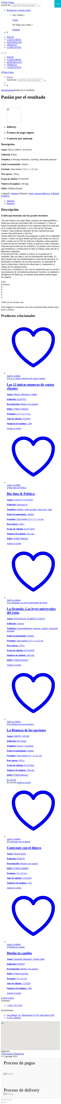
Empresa (10, 90)
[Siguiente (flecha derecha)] (5, 1102)
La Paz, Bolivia (14, 1018)
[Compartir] (8, 1099)
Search (10, 77)
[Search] (39, 5)
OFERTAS (12, 45)
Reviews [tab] (11, 203)
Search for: (6, 5)
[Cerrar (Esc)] (11, 1099)
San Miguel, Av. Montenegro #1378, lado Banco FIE (30, 1015)
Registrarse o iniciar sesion (19, 10)
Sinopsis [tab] (10, 201)
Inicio (3, 90)
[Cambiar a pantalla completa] (5, 1099)
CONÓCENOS (14, 47)
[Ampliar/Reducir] (2, 1099)
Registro (16, 29)
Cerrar (58, 4)
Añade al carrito (14, 428)
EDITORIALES (14, 42)
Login (15, 20)
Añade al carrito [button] (23, 782)
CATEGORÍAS (14, 39)
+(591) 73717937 (15, 1005)
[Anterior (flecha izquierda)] (2, 1102)
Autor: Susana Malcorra (39, 193)
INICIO (10, 37)
